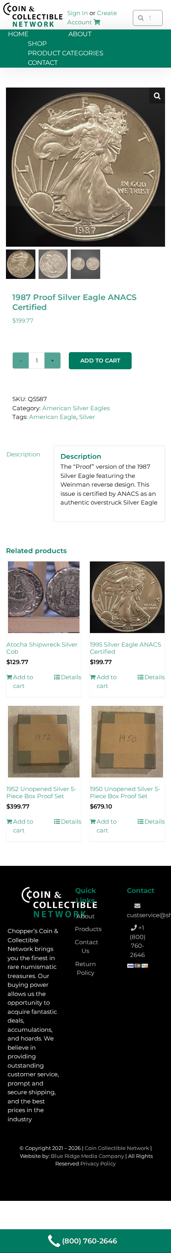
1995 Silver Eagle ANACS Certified (125, 648)
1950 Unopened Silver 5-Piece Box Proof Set (125, 792)
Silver (87, 417)
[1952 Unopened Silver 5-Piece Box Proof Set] (43, 742)
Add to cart (100, 360)
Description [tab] (23, 454)
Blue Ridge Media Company (87, 1156)
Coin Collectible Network (117, 1148)
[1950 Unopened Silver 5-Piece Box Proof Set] (127, 742)
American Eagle (52, 417)
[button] (157, 95)
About (85, 916)
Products (88, 929)
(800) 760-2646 (89, 1241)
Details (71, 677)
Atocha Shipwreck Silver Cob (42, 648)
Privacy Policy (98, 1163)
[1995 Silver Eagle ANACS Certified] (127, 597)
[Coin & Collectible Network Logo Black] (33, 4)
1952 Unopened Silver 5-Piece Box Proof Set (41, 792)
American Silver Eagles (76, 408)
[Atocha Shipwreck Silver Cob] (43, 597)
